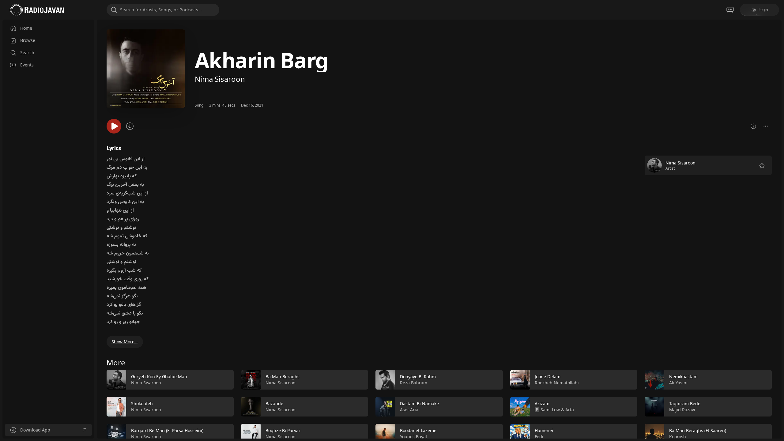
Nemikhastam (683, 376)
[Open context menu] (766, 126)
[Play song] (114, 126)
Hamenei (544, 430)
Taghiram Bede (684, 403)
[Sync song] (130, 126)
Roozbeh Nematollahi (557, 383)
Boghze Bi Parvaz (283, 430)
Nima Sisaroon (220, 79)
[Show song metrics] (753, 126)
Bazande (274, 403)
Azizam (542, 403)
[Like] (225, 380)
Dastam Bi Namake (419, 403)
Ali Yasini (678, 383)
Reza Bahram (413, 383)
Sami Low (550, 410)
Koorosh (677, 436)
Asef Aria (409, 410)
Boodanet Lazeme (418, 430)
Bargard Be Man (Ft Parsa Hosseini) (167, 430)
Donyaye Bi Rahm (418, 376)
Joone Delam (547, 376)
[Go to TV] (730, 10)
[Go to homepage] (37, 10)
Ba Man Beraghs (283, 376)
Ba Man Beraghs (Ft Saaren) (697, 430)
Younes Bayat (413, 436)
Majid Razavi (682, 410)
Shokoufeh (142, 403)
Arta (569, 410)
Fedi (539, 436)
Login (763, 9)
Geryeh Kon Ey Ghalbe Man (159, 376)
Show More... (124, 342)
